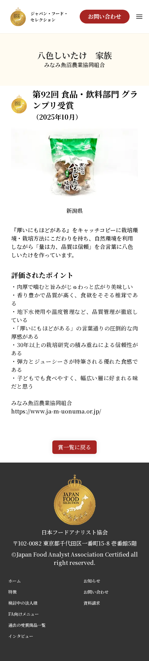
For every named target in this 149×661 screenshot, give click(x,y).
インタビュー (20, 636)
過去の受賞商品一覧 (27, 625)
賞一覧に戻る (74, 447)
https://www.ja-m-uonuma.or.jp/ (56, 411)
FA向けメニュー (23, 614)
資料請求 (92, 603)
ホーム (14, 581)
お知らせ (92, 581)
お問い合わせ (104, 16)
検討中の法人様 (22, 603)
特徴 (12, 592)
